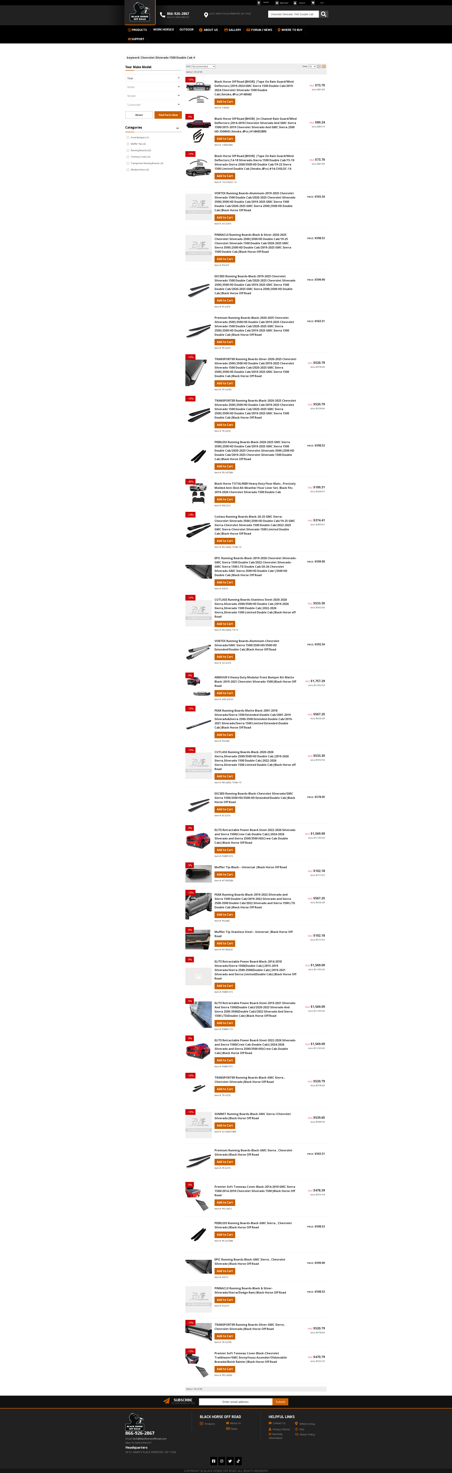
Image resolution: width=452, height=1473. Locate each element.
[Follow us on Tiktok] (238, 1461)
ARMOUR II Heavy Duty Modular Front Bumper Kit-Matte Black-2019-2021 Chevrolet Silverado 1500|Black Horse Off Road (255, 681)
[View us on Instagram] (221, 1461)
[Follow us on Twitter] (230, 1461)
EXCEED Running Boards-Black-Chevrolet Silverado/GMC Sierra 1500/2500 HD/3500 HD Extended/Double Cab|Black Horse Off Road (255, 798)
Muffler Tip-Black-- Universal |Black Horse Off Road (251, 867)
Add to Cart (225, 624)
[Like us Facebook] (213, 1461)
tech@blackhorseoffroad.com (149, 1438)
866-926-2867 (139, 1433)
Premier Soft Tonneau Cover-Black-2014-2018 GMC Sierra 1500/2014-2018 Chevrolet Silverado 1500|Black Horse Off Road (255, 1191)
